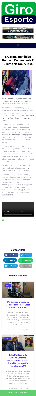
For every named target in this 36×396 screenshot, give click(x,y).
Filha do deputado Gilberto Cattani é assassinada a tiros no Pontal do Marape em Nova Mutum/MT (18, 360)
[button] (18, 45)
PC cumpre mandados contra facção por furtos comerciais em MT (18, 305)
